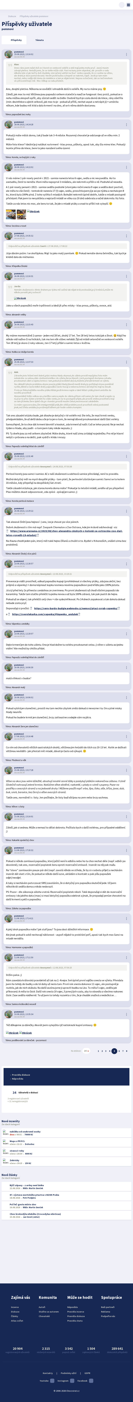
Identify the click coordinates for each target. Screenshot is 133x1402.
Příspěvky (16, 40)
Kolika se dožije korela (23, 351)
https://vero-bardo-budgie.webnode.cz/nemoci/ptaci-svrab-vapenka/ (76, 608)
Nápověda (17, 1078)
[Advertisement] (66, 1249)
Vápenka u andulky (21, 623)
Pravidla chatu (75, 1320)
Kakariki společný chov (23, 840)
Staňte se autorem (49, 1311)
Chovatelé (44, 1316)
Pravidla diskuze (21, 1074)
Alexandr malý (18, 687)
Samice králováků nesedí (24, 1004)
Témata (39, 40)
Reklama (105, 1311)
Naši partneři (108, 1307)
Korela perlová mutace (23, 500)
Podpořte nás (108, 1316)
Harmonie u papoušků (22, 947)
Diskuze (12, 16)
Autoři (42, 1307)
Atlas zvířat (17, 1320)
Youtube (44, 1380)
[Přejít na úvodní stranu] (3, 16)
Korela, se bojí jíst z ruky (24, 157)
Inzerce (15, 1307)
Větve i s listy (18, 806)
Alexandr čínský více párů (24, 553)
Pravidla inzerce (75, 1311)
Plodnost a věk (19, 760)
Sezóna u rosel (19, 225)
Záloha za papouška (21, 908)
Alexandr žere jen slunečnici (25, 726)
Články (14, 1316)
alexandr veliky (19, 314)
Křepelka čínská (19, 266)
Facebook (82, 1380)
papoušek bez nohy (21, 114)
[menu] (128, 5)
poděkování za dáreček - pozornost (29, 1040)
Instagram (63, 1380)
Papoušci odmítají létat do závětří (28, 446)
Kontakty (48, 1373)
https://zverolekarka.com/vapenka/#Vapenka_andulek (45, 614)
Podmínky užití (68, 1373)
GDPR (87, 1373)
